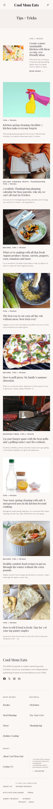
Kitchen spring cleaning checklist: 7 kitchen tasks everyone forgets (23, 126)
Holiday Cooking (12, 182)
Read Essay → (36, 71)
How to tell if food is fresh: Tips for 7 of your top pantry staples (25, 629)
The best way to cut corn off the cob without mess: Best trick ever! (23, 317)
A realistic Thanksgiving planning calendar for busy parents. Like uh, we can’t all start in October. (24, 192)
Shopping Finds (11, 434)
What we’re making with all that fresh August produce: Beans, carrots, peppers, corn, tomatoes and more (26, 255)
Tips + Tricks (36, 39)
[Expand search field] (48, 5)
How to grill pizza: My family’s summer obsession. (25, 379)
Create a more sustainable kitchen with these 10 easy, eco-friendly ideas (39, 49)
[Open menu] (4, 4)
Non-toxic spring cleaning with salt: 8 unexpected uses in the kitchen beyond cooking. (24, 503)
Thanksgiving (38, 182)
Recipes (7, 248)
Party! (25, 182)
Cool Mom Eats (26, 4)
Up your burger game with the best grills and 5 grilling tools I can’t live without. (25, 440)
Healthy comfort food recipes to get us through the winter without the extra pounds (24, 567)
